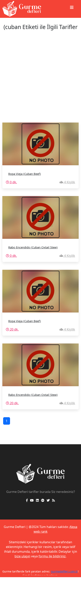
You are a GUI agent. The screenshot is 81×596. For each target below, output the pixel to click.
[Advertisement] (40, 80)
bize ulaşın (22, 556)
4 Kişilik (69, 182)
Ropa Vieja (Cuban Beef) (24, 174)
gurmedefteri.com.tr (64, 571)
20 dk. (14, 329)
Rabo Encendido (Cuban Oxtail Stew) (33, 247)
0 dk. (13, 182)
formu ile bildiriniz (52, 556)
